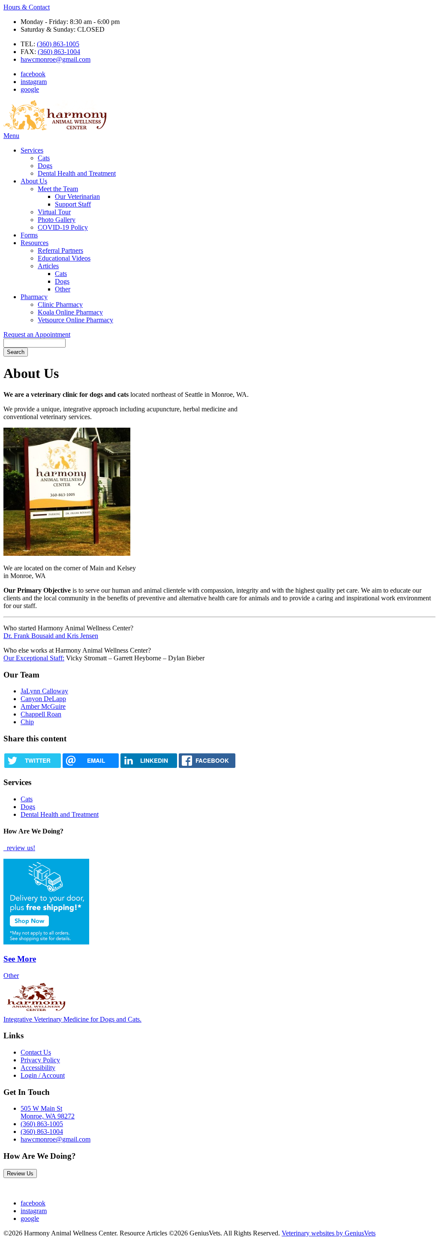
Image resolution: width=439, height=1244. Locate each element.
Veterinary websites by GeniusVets (329, 1233)
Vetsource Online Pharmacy (75, 320)
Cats (44, 158)
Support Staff (73, 204)
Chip (27, 721)
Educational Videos (64, 258)
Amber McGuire (43, 706)
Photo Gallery (56, 219)
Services (32, 150)
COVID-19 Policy (63, 227)
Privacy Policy (40, 1060)
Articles (48, 266)
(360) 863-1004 (59, 51)
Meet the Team (58, 188)
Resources (34, 242)
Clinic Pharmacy (60, 304)
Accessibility (38, 1067)
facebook (33, 74)
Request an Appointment (36, 334)
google (30, 89)
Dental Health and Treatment (77, 173)
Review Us (20, 1173)
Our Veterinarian (77, 196)
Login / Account (43, 1075)
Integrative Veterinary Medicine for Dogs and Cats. (72, 1019)
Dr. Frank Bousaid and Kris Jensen (50, 635)
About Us (34, 181)
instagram (34, 81)
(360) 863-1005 (58, 44)
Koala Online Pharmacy (70, 312)
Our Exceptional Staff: (33, 658)
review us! (20, 847)
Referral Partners (60, 250)
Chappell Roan (41, 714)
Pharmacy (34, 296)
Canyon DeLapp (43, 698)
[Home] (54, 128)
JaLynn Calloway (44, 691)
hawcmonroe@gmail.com (55, 59)
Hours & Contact (26, 7)
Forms (29, 235)
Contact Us (36, 1052)
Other (62, 289)
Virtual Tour (54, 212)
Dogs (45, 165)
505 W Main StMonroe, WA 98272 (48, 1112)
